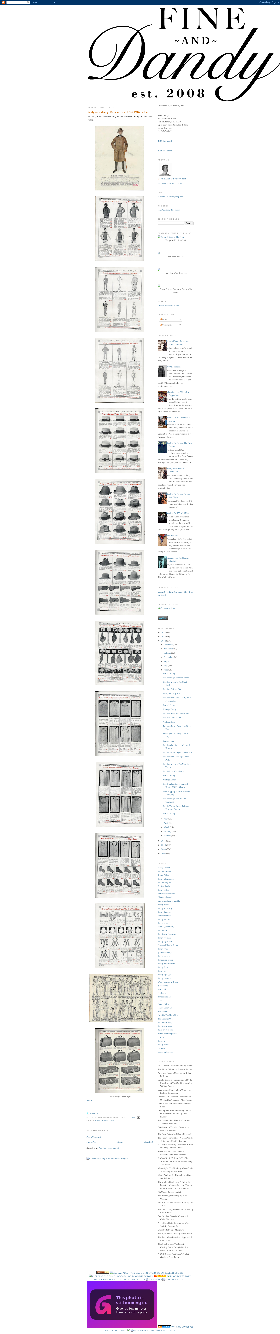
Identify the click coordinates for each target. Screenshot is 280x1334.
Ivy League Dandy (166, 926)
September (169, 657)
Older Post (148, 1141)
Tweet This (94, 1113)
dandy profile (163, 1044)
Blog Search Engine (170, 1272)
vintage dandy (164, 867)
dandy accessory (165, 908)
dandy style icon (165, 941)
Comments (167, 324)
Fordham (162, 992)
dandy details (164, 919)
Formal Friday (169, 673)
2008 (163, 853)
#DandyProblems (165, 1029)
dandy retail (163, 948)
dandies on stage (165, 1026)
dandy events (163, 956)
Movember (162, 1011)
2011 (163, 840)
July (166, 665)
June (166, 669)
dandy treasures (164, 978)
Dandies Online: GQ (172, 689)
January (167, 835)
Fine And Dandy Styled (168, 945)
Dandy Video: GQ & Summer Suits (178, 752)
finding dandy (164, 886)
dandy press (163, 923)
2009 (163, 849)
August (167, 661)
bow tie (161, 1037)
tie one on (162, 1048)
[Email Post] (137, 1117)
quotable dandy (165, 952)
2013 (163, 636)
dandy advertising (105, 1120)
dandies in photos (165, 996)
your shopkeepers (165, 1051)
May (166, 818)
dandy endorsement (166, 963)
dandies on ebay (165, 1022)
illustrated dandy (165, 897)
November (168, 648)
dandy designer (164, 911)
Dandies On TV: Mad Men (177, 513)
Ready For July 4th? (172, 693)
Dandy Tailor (163, 1003)
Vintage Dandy (169, 709)
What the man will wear (168, 981)
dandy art (162, 1040)
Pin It (89, 1100)
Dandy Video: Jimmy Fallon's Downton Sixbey (176, 808)
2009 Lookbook (173, 366)
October (167, 652)
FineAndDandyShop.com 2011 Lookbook (177, 343)
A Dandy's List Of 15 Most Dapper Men (177, 394)
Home (120, 1141)
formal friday (163, 875)
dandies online (164, 871)
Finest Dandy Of (165, 1007)
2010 (163, 844)
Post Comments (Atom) (109, 1147)
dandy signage (164, 974)
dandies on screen (165, 959)
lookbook (162, 989)
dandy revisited (164, 937)
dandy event (163, 904)
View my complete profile (172, 184)
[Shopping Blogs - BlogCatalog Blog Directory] (121, 1276)
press (160, 1000)
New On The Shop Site (168, 1014)
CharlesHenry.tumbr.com (168, 305)
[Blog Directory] (174, 1279)
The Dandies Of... (165, 1018)
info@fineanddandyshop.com (171, 196)
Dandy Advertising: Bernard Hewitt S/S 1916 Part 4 (117, 112)
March (167, 827)
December (168, 644)
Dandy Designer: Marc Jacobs (176, 677)
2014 (163, 632)
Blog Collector (134, 1279)
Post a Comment (94, 1136)
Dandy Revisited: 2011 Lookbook (176, 470)
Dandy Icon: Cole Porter (173, 771)
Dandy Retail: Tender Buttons (176, 713)
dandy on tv (163, 970)
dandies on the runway (168, 934)
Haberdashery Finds (166, 893)
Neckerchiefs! (172, 535)
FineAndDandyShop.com (173, 179)
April (166, 822)
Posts (164, 319)
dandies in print (165, 882)
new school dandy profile (169, 900)
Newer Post (91, 1141)
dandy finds (163, 967)
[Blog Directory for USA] (102, 1272)
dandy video (163, 889)
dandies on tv (164, 930)
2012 (163, 640)
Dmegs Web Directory (108, 1279)
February (168, 831)
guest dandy (163, 985)
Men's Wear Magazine (167, 1033)
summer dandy (164, 915)
